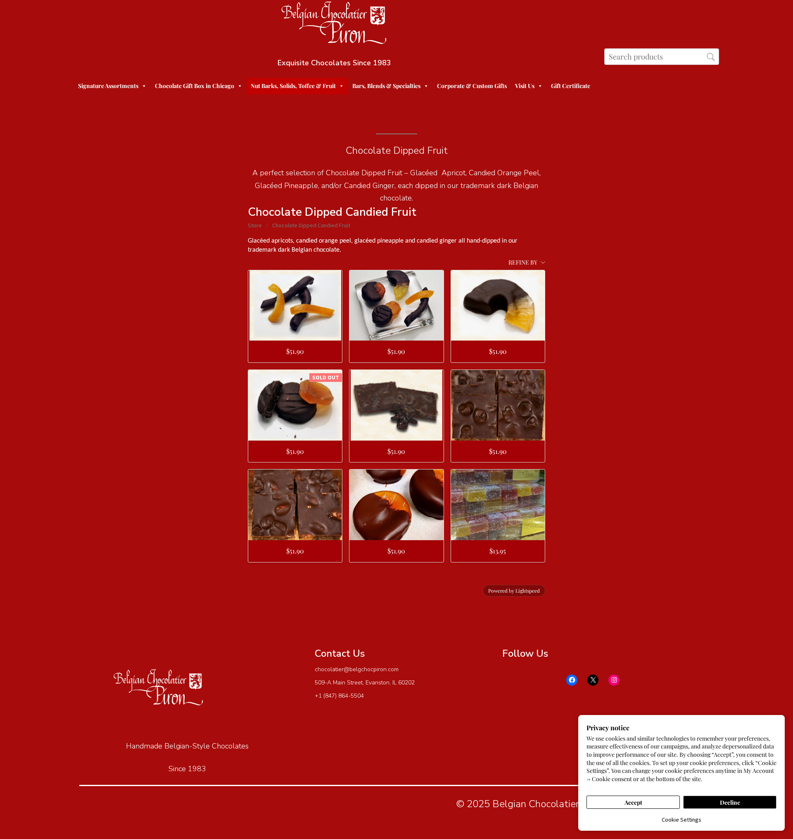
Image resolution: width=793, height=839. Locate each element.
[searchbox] (661, 56)
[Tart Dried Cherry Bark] (396, 405)
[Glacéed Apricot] (396, 505)
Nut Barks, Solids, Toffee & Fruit (293, 86)
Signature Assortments (108, 86)
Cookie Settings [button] (681, 819)
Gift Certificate (570, 86)
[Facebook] (571, 680)
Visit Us (524, 86)
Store (255, 225)
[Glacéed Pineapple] (498, 305)
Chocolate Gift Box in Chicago (194, 86)
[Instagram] (614, 680)
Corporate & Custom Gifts (472, 86)
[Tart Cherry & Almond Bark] (295, 505)
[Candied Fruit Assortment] (396, 305)
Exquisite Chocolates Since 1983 (334, 63)
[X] (592, 680)
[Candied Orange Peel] (295, 305)
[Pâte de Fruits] (498, 505)
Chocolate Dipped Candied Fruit (311, 225)
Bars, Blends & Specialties (386, 86)
